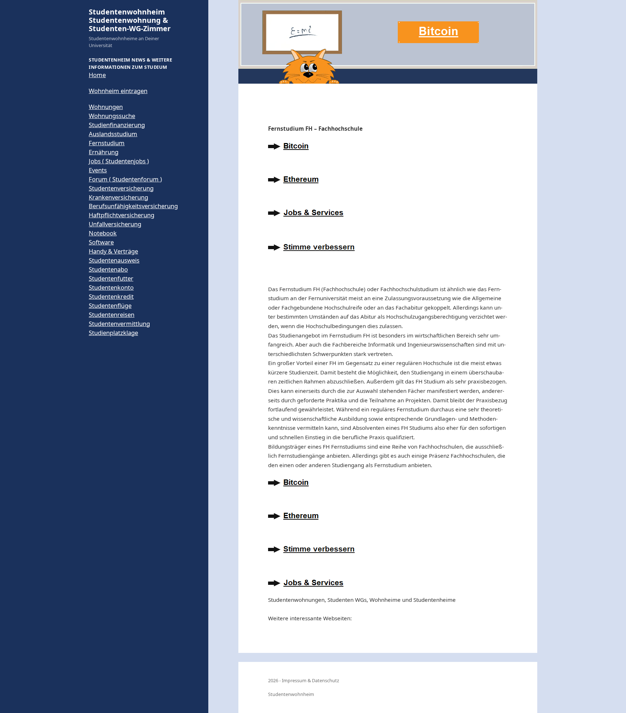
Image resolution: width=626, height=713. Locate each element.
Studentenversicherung (121, 188)
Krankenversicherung (118, 197)
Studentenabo (108, 269)
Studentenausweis (114, 260)
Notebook (103, 233)
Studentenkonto (111, 287)
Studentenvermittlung (119, 323)
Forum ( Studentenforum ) (125, 179)
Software (101, 242)
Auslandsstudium (113, 134)
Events (98, 170)
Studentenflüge (110, 305)
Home (97, 75)
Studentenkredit (111, 296)
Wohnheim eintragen (118, 91)
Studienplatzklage (113, 332)
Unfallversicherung (115, 224)
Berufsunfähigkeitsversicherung (133, 206)
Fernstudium (107, 143)
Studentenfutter (111, 278)
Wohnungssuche (112, 116)
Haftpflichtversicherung (121, 215)
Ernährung (103, 152)
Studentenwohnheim (291, 694)
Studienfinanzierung (117, 125)
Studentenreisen (111, 314)
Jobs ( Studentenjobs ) (119, 161)
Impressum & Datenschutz (310, 680)
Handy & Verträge (113, 251)
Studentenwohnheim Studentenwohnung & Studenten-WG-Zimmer (130, 20)
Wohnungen (106, 106)
